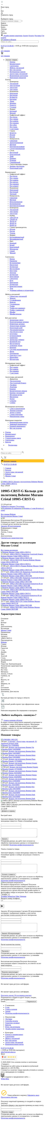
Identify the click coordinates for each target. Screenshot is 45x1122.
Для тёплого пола (16, 332)
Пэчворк (13, 160)
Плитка (12, 62)
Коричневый (14, 247)
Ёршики (13, 389)
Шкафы (12, 312)
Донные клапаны (16, 410)
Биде (11, 280)
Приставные (14, 277)
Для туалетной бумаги (18, 383)
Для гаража (14, 212)
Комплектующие (16, 286)
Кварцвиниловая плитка (19, 422)
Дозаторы (13, 387)
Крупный (13, 111)
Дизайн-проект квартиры (12, 36)
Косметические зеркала (18, 391)
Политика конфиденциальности (17, 1013)
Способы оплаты (11, 1021)
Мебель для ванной (17, 68)
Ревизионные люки (17, 416)
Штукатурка (14, 359)
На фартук (13, 97)
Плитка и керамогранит (14, 1034)
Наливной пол (15, 342)
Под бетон (13, 117)
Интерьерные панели (17, 72)
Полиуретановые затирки (19, 322)
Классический (15, 154)
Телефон (4, 896)
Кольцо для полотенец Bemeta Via (21, 747)
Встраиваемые (15, 263)
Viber (18, 896)
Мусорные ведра (16, 395)
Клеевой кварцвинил (17, 426)
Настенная (13, 95)
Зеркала (12, 298)
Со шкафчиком (15, 300)
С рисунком (14, 129)
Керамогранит (15, 64)
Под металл (14, 182)
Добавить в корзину (8, 506)
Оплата (31, 36)
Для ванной (14, 83)
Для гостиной (15, 85)
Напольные (14, 282)
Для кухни (13, 87)
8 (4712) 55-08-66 (7, 46)
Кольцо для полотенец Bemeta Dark (22, 795)
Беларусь (13, 133)
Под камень (14, 121)
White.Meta (5, 1079)
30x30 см (13, 221)
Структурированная (17, 148)
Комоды (13, 302)
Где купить (20, 506)
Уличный (13, 194)
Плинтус (13, 105)
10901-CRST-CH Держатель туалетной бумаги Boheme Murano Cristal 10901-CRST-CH (22, 573)
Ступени (13, 107)
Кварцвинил (10, 436)
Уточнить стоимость (8, 874)
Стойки (12, 403)
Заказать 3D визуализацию (11, 526)
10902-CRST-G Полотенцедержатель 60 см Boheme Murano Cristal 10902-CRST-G (21, 596)
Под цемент (14, 186)
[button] (2, 450)
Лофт (12, 156)
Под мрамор (14, 123)
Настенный (14, 192)
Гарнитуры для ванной (18, 296)
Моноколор (14, 249)
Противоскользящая (17, 147)
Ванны (12, 259)
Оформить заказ (33, 1095)
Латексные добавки (17, 340)
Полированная (15, 204)
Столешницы (15, 304)
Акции (25, 36)
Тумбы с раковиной (17, 310)
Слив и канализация (17, 408)
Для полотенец (15, 381)
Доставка (37, 36)
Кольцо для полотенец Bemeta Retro (22, 751)
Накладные (14, 265)
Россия (12, 137)
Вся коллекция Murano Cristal (12, 516)
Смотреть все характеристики (12, 538)
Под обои (13, 125)
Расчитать (5, 951)
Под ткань (13, 127)
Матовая (13, 145)
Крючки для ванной (17, 393)
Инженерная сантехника (19, 76)
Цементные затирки (17, 324)
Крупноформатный (17, 237)
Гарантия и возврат (12, 1023)
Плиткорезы (14, 353)
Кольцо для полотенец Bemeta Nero (22, 783)
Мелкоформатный (16, 239)
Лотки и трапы (15, 412)
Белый (12, 245)
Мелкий (13, 113)
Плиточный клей (16, 168)
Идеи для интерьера (12, 1027)
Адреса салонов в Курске (12, 720)
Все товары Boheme (8, 514)
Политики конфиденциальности (21, 845)
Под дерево (14, 119)
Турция (12, 233)
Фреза (12, 351)
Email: (3, 1001)
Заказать (5, 839)
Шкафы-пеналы (15, 314)
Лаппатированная (16, 143)
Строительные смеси (13, 438)
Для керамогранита (17, 330)
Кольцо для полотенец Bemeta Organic (23, 763)
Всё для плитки (15, 70)
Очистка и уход (15, 355)
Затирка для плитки (17, 166)
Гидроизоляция (15, 336)
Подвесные (14, 267)
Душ (11, 288)
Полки (12, 399)
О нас (7, 1007)
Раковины (13, 261)
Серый (12, 251)
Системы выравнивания (19, 349)
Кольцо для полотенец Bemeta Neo (21, 787)
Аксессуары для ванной (18, 74)
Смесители (14, 278)
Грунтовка (13, 334)
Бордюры (13, 99)
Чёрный (13, 253)
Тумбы (12, 306)
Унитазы (13, 273)
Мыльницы (14, 397)
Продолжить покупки (9, 1097)
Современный (15, 162)
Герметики (14, 338)
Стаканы (13, 401)
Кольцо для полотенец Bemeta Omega (23, 775)
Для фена (13, 385)
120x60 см (13, 219)
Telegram (23, 896)
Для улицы (14, 89)
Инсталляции (15, 269)
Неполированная (16, 202)
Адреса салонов (11, 1009)
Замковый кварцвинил (18, 424)
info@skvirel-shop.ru (8, 1052)
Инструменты (15, 343)
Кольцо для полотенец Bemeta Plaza (22, 759)
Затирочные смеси (16, 320)
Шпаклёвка (14, 357)
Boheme (4, 642)
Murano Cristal (6, 630)
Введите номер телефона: (10, 898)
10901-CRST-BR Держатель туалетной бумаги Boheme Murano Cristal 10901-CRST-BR (22, 579)
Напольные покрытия (18, 78)
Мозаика (13, 103)
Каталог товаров (9, 461)
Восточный (14, 152)
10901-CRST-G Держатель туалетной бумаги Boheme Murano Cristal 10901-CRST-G (22, 555)
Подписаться (31, 1001)
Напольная (14, 93)
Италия (12, 135)
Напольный (14, 190)
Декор (12, 101)
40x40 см (13, 223)
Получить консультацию (10, 972)
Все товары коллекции (9, 550)
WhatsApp (12, 896)
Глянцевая (13, 141)
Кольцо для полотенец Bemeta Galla (22, 791)
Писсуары (13, 271)
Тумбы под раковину (17, 308)
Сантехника (14, 66)
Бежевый (13, 243)
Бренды (8, 442)
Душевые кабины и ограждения (21, 290)
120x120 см (14, 217)
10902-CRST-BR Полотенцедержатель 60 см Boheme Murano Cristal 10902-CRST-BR (22, 585)
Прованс (13, 158)
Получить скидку (7, 1112)
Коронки (13, 347)
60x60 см (13, 225)
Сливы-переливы (16, 414)
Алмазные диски (16, 345)
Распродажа (12, 445)
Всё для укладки (16, 428)
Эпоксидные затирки (17, 326)
